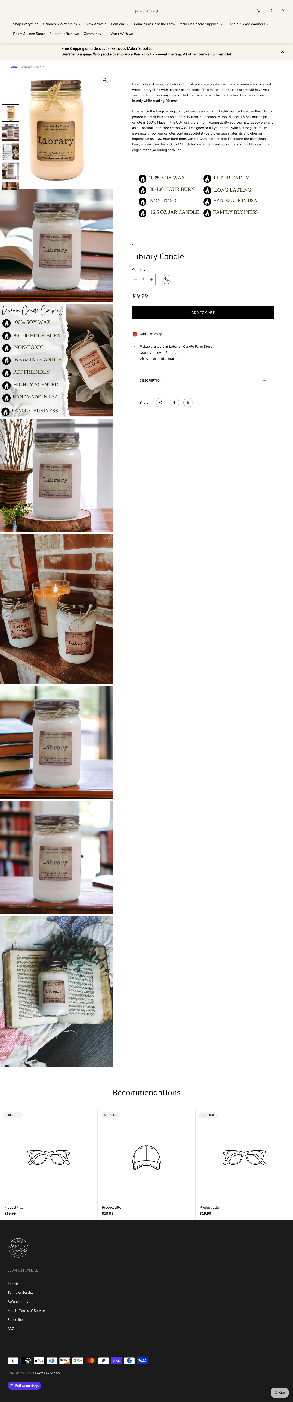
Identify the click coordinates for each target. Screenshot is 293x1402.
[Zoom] (105, 81)
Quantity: (139, 270)
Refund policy (18, 1301)
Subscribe (15, 1319)
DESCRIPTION (151, 380)
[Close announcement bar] (282, 51)
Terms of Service (20, 1292)
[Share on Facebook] (174, 402)
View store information (160, 359)
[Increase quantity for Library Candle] (151, 279)
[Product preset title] (48, 1157)
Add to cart (203, 313)
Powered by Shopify (46, 1373)
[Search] (270, 10)
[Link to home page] (18, 1248)
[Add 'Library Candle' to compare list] (166, 279)
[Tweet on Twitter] (188, 402)
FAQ (11, 1328)
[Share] (160, 402)
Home (13, 67)
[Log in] (259, 10)
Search (13, 1283)
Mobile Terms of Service (26, 1310)
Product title (14, 1207)
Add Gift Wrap (150, 334)
